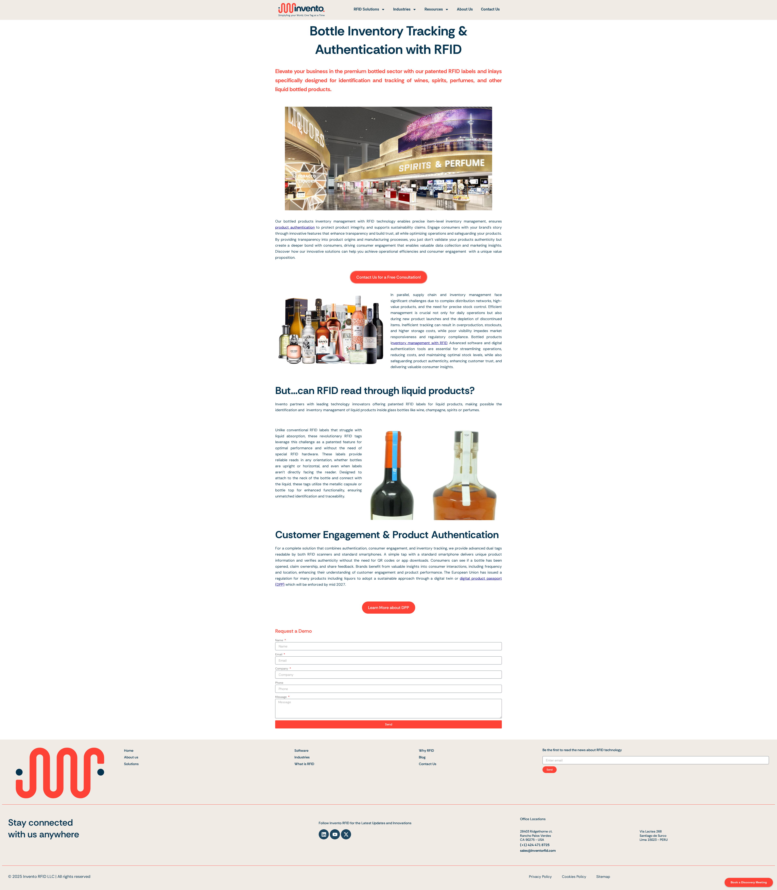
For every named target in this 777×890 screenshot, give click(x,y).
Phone (279, 683)
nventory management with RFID (419, 343)
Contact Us (490, 9)
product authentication (295, 227)
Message (281, 697)
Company (282, 668)
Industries (402, 9)
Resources (434, 9)
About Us (465, 9)
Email (279, 654)
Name (279, 640)
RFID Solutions (366, 9)
